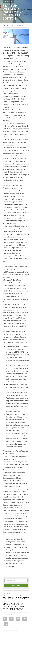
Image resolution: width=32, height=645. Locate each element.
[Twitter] (11, 619)
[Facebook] (5, 619)
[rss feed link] (6, 624)
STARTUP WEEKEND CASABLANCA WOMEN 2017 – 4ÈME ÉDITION (14, 606)
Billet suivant (6, 601)
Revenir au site (9, 1)
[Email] (24, 619)
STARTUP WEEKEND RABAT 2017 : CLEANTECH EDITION (13, 12)
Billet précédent (7, 593)
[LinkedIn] (18, 619)
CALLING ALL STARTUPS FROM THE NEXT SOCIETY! (16, 596)
